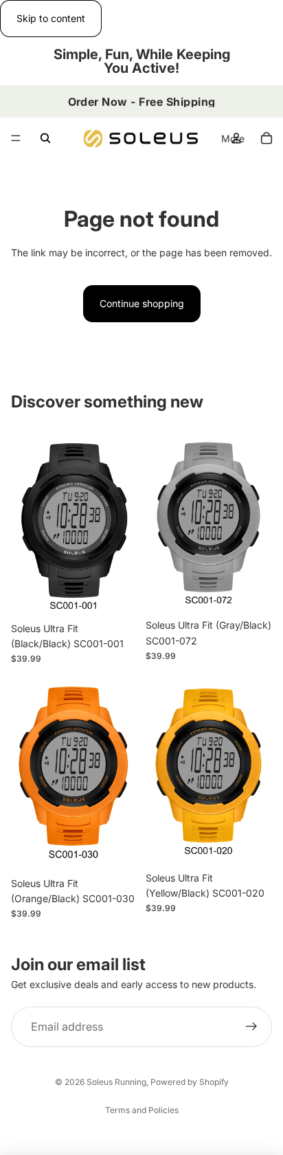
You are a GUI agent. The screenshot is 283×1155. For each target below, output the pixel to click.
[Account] (236, 138)
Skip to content (50, 18)
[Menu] (16, 139)
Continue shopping (142, 303)
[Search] (45, 138)
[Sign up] (251, 1027)
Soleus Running (116, 1082)
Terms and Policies (142, 1110)
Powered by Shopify (189, 1082)
